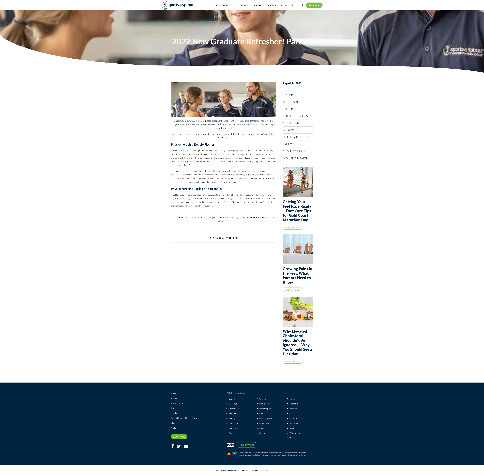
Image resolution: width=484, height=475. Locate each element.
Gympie (262, 399)
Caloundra (233, 423)
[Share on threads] (216, 237)
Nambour (263, 433)
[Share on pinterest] (220, 237)
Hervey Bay (264, 403)
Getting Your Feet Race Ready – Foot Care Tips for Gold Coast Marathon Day (297, 210)
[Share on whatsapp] (226, 237)
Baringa (232, 399)
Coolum (232, 433)
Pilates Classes (177, 403)
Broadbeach (234, 408)
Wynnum (293, 438)
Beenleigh (233, 403)
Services (226, 5)
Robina (292, 413)
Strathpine (294, 428)
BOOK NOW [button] (179, 437)
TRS (292, 5)
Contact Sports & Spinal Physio (184, 418)
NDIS (173, 428)
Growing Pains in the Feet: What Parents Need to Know (297, 275)
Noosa (292, 399)
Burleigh (232, 418)
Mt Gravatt (264, 428)
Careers (271, 5)
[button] (298, 182)
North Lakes (295, 403)
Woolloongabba (296, 433)
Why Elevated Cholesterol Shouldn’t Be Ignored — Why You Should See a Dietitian (297, 342)
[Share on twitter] (213, 237)
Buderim (232, 413)
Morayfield (264, 423)
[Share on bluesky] (229, 237)
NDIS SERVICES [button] (247, 445)
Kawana (262, 413)
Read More (292, 227)
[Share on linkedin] (223, 237)
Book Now (314, 5)
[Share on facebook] (210, 237)
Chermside (233, 428)
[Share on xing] (233, 237)
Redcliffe (293, 408)
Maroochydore (265, 418)
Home (215, 5)
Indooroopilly (265, 408)
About (257, 5)
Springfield (294, 423)
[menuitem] (215, 5)
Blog (284, 5)
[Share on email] (236, 237)
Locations (243, 5)
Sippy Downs (295, 418)
